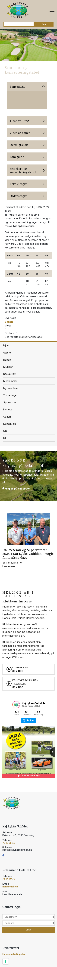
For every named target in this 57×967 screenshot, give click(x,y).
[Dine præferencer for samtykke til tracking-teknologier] (6, 961)
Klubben (8, 366)
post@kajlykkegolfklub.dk (17, 849)
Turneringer (10, 395)
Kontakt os (9, 423)
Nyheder (8, 409)
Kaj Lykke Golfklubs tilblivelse (25, 683)
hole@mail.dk (10, 886)
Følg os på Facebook (17, 488)
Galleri (7, 416)
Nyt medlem (10, 388)
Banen (9, 321)
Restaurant (9, 373)
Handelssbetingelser (14, 954)
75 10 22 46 (8, 843)
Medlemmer (10, 381)
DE (5, 438)
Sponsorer (9, 402)
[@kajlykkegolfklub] (16, 704)
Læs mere (8, 527)
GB (5, 430)
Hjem (6, 345)
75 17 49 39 (8, 878)
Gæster (7, 352)
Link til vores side (12, 894)
